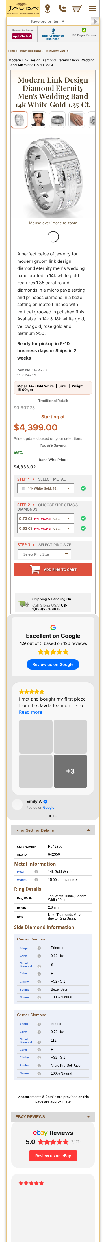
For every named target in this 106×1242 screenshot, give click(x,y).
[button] (11, 747)
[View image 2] (38, 119)
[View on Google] (17, 804)
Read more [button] (30, 712)
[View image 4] (76, 119)
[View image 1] (19, 119)
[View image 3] (57, 119)
